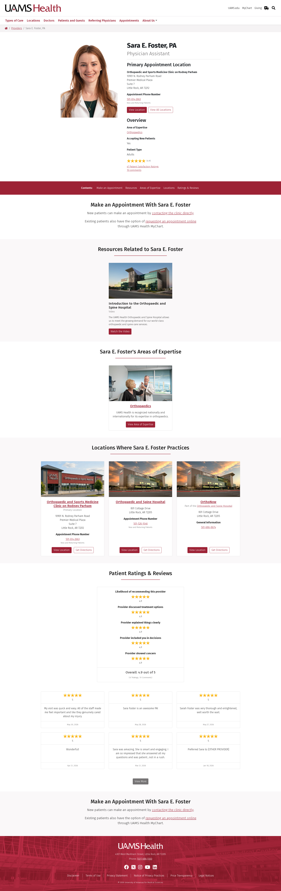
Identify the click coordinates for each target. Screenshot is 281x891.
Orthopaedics (134, 132)
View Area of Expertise (140, 424)
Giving (258, 8)
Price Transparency (181, 875)
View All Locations (160, 109)
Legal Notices (206, 875)
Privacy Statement (117, 875)
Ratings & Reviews (188, 188)
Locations (169, 188)
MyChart (247, 8)
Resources (131, 188)
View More (141, 781)
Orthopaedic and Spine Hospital (140, 502)
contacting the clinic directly (172, 213)
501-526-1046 (140, 523)
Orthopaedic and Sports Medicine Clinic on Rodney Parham (72, 504)
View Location (137, 109)
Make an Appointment (109, 188)
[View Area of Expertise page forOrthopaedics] (140, 383)
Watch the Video (120, 331)
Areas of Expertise (150, 188)
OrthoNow (208, 502)
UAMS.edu (234, 8)
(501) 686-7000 (144, 858)
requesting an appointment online (170, 221)
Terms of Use (93, 875)
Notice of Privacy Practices (149, 875)
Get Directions (84, 550)
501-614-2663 (134, 99)
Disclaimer (73, 875)
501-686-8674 (208, 527)
